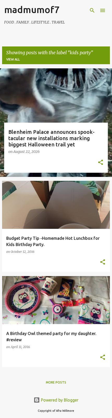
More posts (56, 382)
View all (13, 59)
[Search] (92, 10)
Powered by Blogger (59, 400)
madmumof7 (31, 9)
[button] (100, 162)
